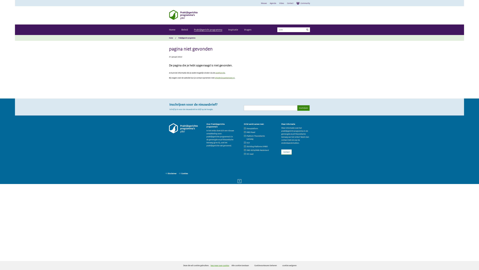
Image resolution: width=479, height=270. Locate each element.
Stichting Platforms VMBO (257, 146)
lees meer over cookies (220, 265)
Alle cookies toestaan (240, 265)
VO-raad (249, 154)
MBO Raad (250, 132)
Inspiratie (233, 29)
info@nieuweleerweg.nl (225, 78)
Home (172, 29)
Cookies (184, 173)
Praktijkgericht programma (208, 29)
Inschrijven (303, 108)
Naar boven (239, 181)
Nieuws (264, 3)
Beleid (184, 29)
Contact (290, 3)
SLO (248, 143)
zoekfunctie (220, 73)
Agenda (273, 3)
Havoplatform (252, 128)
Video (281, 3)
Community (305, 3)
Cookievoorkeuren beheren (265, 265)
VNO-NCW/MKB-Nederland (257, 150)
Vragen (247, 29)
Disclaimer (172, 173)
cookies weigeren (289, 265)
